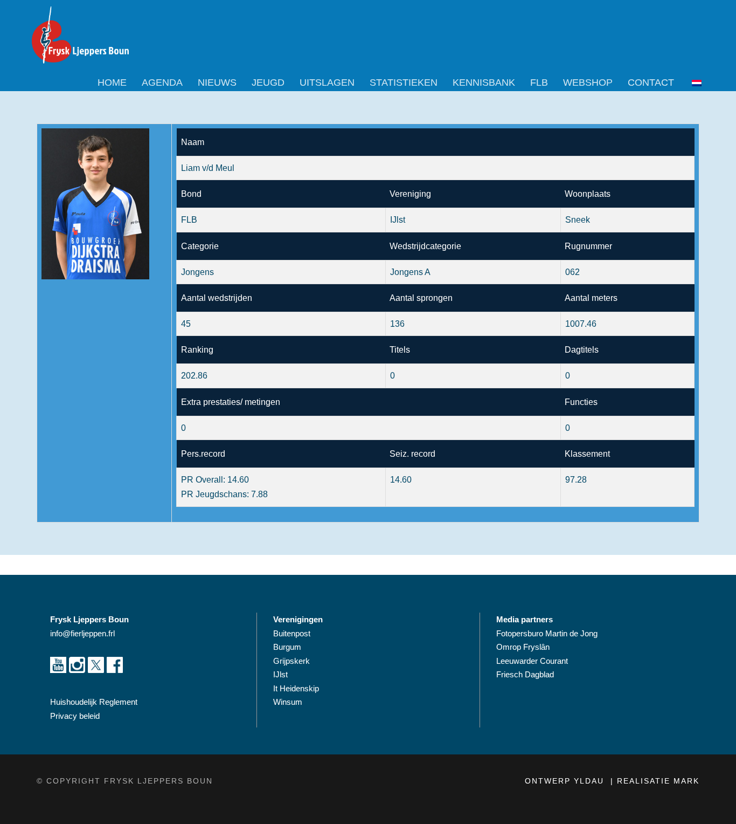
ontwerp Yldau (566, 781)
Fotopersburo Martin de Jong (547, 633)
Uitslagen (327, 82)
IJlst (280, 674)
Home (112, 82)
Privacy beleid (75, 715)
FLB (539, 82)
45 (186, 323)
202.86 (194, 375)
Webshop (588, 82)
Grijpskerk (291, 660)
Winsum (287, 701)
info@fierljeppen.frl (82, 633)
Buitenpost (291, 633)
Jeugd (268, 82)
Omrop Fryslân (524, 646)
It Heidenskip (296, 688)
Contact (651, 82)
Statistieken (404, 82)
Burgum (287, 646)
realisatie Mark (658, 781)
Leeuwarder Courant (533, 660)
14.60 (238, 479)
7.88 (259, 494)
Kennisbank (484, 82)
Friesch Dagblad (526, 674)
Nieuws (217, 82)
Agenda (162, 82)
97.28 (576, 479)
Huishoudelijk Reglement (95, 701)
